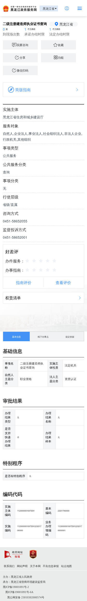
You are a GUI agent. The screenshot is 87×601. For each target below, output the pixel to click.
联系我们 (9, 566)
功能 (61, 57)
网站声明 (22, 566)
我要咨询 (22, 45)
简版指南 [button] (23, 89)
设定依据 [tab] (69, 336)
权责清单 (13, 297)
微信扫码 (22, 70)
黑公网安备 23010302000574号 (25, 597)
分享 (22, 57)
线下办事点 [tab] (43, 336)
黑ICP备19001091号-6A (19, 592)
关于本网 (35, 566)
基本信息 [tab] (16, 336)
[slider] (41, 260)
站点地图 (66, 566)
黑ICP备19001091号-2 (16, 587)
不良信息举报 (51, 566)
